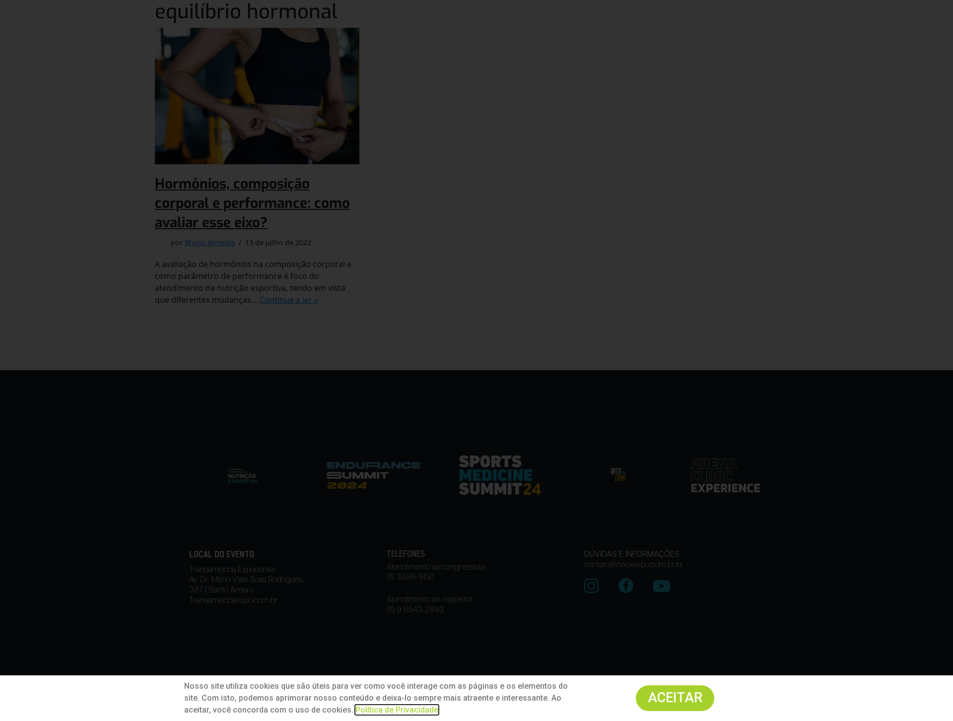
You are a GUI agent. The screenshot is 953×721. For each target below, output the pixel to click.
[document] (476, 360)
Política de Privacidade (396, 710)
